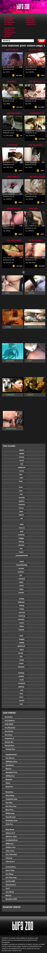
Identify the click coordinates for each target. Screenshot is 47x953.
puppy (23, 598)
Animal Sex (30, 20)
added (23, 453)
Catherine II (30, 18)
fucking (23, 673)
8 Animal (7, 858)
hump (23, 660)
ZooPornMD (9, 881)
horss (23, 471)
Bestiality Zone (10, 820)
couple (23, 676)
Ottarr (6, 783)
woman (22, 568)
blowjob (23, 667)
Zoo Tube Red (10, 854)
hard (29, 103)
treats (23, 609)
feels (23, 524)
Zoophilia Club (10, 799)
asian (23, 663)
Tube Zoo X (9, 861)
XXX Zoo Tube (10, 836)
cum (23, 693)
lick (23, 656)
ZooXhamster (9, 22)
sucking (23, 535)
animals (23, 619)
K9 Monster (9, 813)
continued (32, 135)
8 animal (29, 9)
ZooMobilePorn (10, 840)
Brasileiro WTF (10, 899)
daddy (23, 643)
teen (23, 481)
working (23, 616)
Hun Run (8, 803)
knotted (23, 579)
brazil (23, 561)
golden (23, 501)
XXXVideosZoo (10, 32)
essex (22, 623)
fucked (23, 630)
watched (31, 72)
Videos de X (9, 833)
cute (23, 478)
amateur (23, 572)
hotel (23, 680)
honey (23, 457)
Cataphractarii (9, 28)
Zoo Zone (30, 16)
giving (8, 231)
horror (8, 72)
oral (23, 690)
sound (23, 700)
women (22, 592)
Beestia (7, 36)
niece (11, 167)
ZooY (6, 888)
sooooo (23, 528)
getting (22, 687)
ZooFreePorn (9, 867)
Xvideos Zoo (9, 847)
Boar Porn (8, 810)
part (23, 491)
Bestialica (8, 792)
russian (23, 545)
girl (23, 575)
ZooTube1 (8, 16)
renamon (23, 683)
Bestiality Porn (10, 772)
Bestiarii (7, 779)
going (11, 135)
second (23, 612)
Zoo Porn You (9, 806)
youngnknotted (23, 555)
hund (23, 460)
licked (23, 515)
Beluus (7, 895)
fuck (23, 487)
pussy (22, 653)
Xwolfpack (8, 34)
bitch (23, 582)
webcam (23, 602)
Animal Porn (30, 22)
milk (7, 167)
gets (23, 511)
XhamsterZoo (9, 885)
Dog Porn (8, 787)
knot (23, 697)
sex (22, 474)
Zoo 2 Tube (8, 870)
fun (23, 548)
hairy (23, 649)
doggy (23, 538)
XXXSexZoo (9, 776)
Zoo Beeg (8, 874)
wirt (23, 464)
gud (23, 531)
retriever (22, 504)
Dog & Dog (8, 795)
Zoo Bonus (8, 30)
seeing (31, 199)
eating (23, 605)
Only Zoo (8, 824)
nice (23, 704)
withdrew (31, 231)
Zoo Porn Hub (10, 878)
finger (33, 262)
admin (23, 450)
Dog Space (8, 829)
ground (8, 262)
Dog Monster (9, 817)
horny (23, 508)
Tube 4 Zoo (8, 851)
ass (12, 262)
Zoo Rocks (8, 24)
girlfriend (23, 646)
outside (23, 497)
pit (23, 518)
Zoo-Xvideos (9, 18)
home (23, 552)
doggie (23, 639)
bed (7, 135)
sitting (8, 103)
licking (23, 542)
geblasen (23, 467)
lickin (23, 586)
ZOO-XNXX (8, 20)
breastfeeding (23, 565)
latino (23, 626)
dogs (23, 589)
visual (30, 167)
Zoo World (8, 892)
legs (30, 262)
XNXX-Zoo (8, 844)
